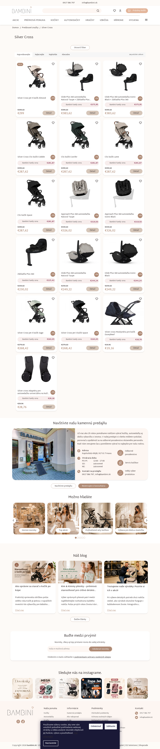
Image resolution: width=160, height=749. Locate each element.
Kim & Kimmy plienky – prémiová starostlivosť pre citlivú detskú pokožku (79, 588)
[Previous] (13, 520)
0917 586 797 (88, 474)
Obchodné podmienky (100, 713)
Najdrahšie (53, 54)
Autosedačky (49, 716)
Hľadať (97, 10)
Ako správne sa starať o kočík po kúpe (33, 588)
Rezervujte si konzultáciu (93, 486)
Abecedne (66, 54)
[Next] (146, 520)
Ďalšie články (80, 619)
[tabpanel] (29, 518)
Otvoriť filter (80, 47)
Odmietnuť (96, 726)
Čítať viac (19, 610)
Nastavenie (50, 743)
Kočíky (46, 713)
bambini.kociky (18, 721)
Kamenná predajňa (74, 713)
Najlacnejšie (39, 54)
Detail (49, 113)
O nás (69, 720)
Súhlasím (110, 726)
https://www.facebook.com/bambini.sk (23, 721)
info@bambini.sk (103, 474)
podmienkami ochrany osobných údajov (92, 657)
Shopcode (143, 745)
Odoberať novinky (100, 649)
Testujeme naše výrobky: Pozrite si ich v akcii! (126, 588)
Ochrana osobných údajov (101, 716)
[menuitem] (16, 20)
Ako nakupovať (73, 716)
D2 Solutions (131, 745)
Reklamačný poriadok (99, 720)
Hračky (46, 720)
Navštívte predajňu (63, 486)
